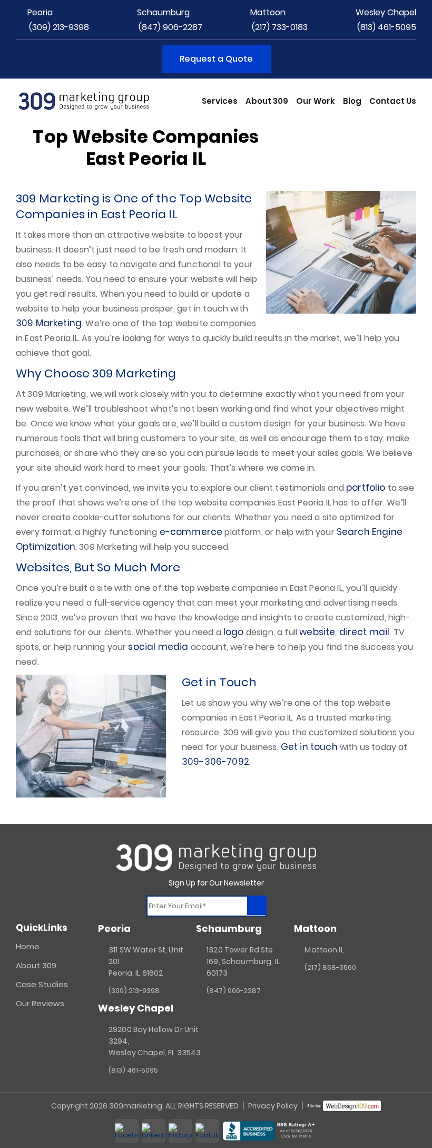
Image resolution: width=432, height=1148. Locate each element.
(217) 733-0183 (280, 27)
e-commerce (191, 532)
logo (233, 632)
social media (158, 646)
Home (28, 946)
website (317, 632)
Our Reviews (40, 1003)
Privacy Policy (273, 1106)
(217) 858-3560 (330, 967)
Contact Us (392, 100)
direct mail (364, 632)
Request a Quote (216, 59)
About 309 (267, 100)
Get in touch (309, 747)
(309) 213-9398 (59, 27)
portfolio (365, 487)
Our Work (315, 100)
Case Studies (42, 984)
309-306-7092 (215, 761)
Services (220, 100)
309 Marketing (49, 323)
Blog (352, 100)
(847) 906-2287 (170, 27)
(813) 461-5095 (386, 27)
